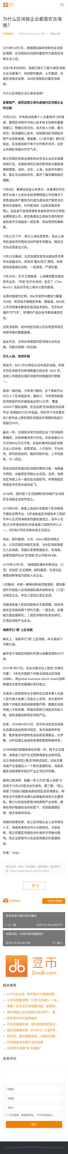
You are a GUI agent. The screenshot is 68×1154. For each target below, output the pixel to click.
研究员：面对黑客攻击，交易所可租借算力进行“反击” (33, 1036)
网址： (12, 1107)
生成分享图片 (55, 901)
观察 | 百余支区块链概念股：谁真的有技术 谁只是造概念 (33, 1006)
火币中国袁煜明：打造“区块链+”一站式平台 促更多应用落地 (33, 1000)
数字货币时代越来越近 (22, 1018)
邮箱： (11, 1098)
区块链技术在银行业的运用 (25, 1042)
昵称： (11, 1089)
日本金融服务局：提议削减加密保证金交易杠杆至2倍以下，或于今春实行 (33, 1024)
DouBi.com (57, 1147)
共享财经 (8, 33)
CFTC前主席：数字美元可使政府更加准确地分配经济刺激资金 (33, 994)
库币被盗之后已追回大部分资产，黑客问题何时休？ (33, 1012)
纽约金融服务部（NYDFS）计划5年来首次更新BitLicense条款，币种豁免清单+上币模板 (33, 1030)
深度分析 (55, 33)
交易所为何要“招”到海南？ (24, 1048)
